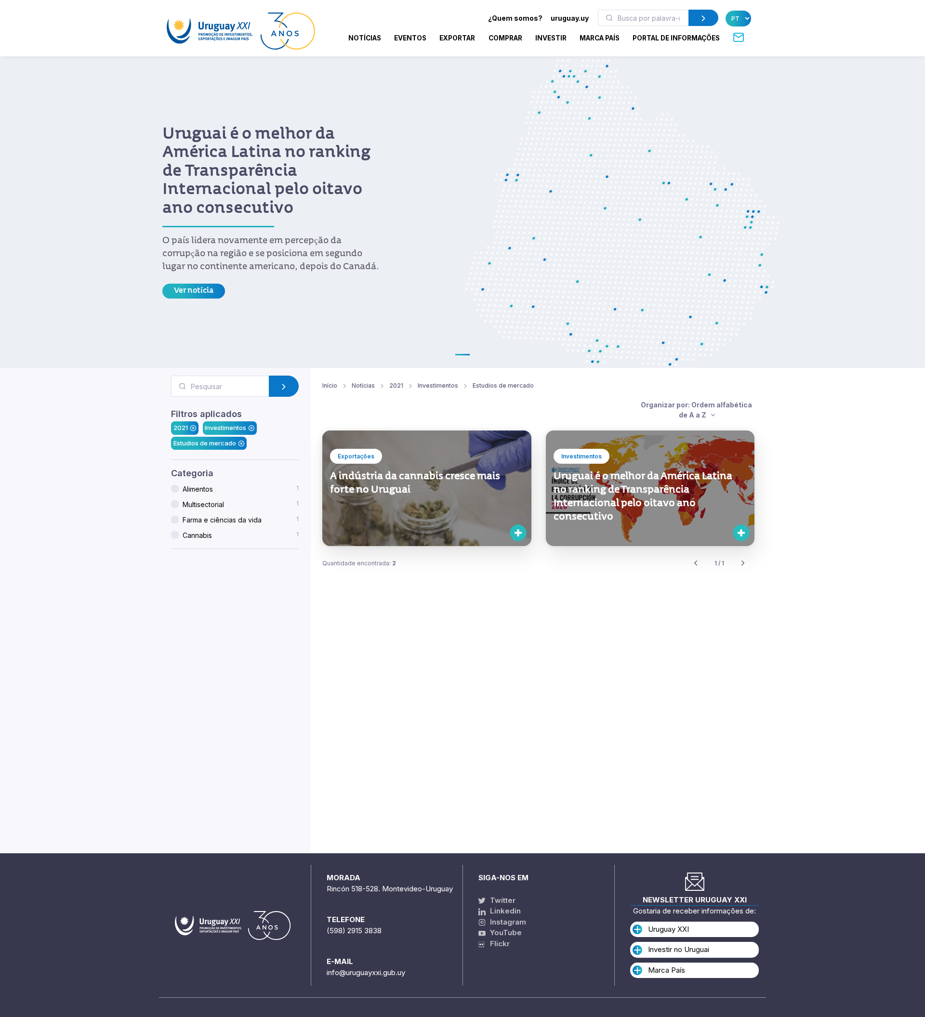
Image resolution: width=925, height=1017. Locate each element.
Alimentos (241, 488)
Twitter (501, 900)
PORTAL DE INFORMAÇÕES (676, 38)
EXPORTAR (457, 38)
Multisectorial (241, 504)
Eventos (410, 38)
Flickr (497, 943)
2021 (180, 427)
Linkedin (504, 910)
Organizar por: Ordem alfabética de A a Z (696, 410)
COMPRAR (505, 38)
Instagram (507, 921)
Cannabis (241, 535)
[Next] (742, 563)
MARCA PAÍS (600, 38)
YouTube (505, 932)
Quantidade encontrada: (359, 563)
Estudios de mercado (204, 443)
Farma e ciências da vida (241, 519)
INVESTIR (551, 38)
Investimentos (225, 427)
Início (329, 385)
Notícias (364, 38)
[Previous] (695, 563)
